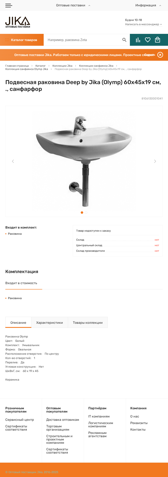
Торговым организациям (57, 427)
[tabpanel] (84, 161)
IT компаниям (99, 416)
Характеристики (49, 323)
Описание (18, 323)
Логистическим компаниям (100, 424)
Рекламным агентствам (97, 434)
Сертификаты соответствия (16, 427)
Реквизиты (139, 423)
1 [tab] (82, 212)
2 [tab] (86, 212)
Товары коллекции (88, 323)
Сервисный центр (19, 420)
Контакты (137, 429)
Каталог (24, 40)
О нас (134, 416)
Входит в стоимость (21, 283)
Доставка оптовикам (62, 420)
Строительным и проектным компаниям (59, 439)
